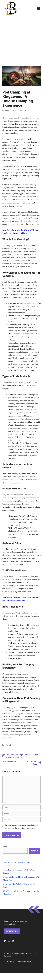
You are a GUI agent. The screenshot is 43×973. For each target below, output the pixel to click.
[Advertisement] (21, 40)
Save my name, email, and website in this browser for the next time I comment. (21, 826)
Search (5, 847)
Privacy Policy (9, 961)
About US (19, 961)
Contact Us (12, 931)
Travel (8, 745)
